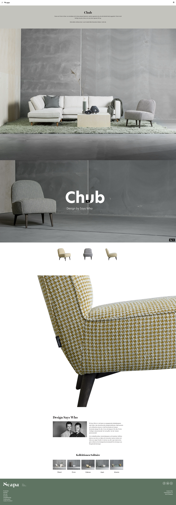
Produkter (6, 491)
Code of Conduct (7, 501)
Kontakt (5, 496)
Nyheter (5, 492)
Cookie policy (6, 499)
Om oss (5, 494)
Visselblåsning (7, 497)
